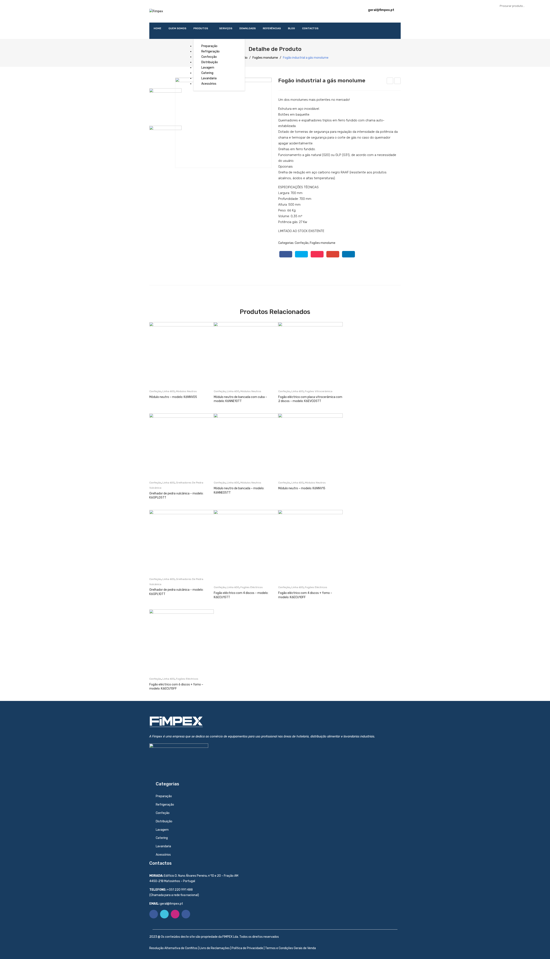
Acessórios (163, 855)
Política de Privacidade (247, 948)
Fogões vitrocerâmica (318, 391)
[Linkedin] (186, 914)
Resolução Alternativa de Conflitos (173, 948)
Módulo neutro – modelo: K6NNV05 (173, 397)
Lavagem (162, 830)
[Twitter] (301, 254)
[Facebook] (285, 254)
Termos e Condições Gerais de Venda (290, 948)
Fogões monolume (265, 58)
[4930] (223, 123)
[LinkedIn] (348, 254)
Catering (162, 838)
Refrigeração (165, 804)
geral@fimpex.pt (381, 10)
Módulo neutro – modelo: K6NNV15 (301, 488)
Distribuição (164, 821)
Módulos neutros (186, 391)
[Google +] (332, 254)
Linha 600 (168, 391)
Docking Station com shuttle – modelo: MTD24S (397, 81)
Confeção (302, 243)
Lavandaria (163, 846)
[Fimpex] (156, 11)
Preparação (164, 796)
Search (542, 6)
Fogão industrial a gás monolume (390, 81)
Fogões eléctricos (251, 587)
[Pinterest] (317, 254)
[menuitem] (157, 28)
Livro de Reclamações (214, 948)
